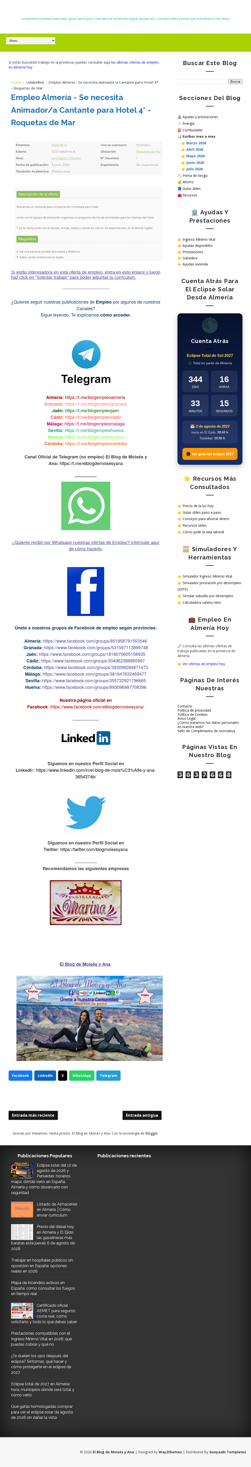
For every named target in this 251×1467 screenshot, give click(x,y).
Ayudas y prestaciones (200, 116)
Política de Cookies (192, 714)
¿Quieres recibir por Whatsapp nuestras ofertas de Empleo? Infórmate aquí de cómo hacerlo (85, 545)
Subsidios (190, 258)
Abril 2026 (194, 149)
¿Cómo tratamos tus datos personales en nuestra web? (208, 724)
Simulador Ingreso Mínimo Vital (207, 576)
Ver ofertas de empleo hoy (204, 663)
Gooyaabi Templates (227, 1452)
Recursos (190, 195)
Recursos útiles (195, 525)
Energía (188, 123)
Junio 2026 (195, 162)
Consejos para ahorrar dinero (206, 518)
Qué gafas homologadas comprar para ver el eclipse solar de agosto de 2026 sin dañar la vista (42, 1412)
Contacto (184, 706)
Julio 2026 (194, 169)
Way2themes (170, 1452)
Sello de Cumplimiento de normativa (206, 730)
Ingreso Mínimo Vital (199, 239)
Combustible (192, 130)
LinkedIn (45, 1075)
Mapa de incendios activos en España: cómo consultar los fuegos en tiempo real (43, 1288)
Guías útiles (192, 188)
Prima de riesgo (195, 175)
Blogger (151, 1133)
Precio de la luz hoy (198, 505)
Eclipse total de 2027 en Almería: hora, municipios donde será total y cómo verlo (42, 1389)
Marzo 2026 (196, 143)
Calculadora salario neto (202, 602)
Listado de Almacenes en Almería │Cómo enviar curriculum (57, 1209)
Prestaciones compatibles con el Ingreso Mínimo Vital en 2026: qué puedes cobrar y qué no (41, 1339)
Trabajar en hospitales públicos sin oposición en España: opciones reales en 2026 (42, 1266)
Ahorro (188, 182)
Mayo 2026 (195, 156)
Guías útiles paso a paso (202, 512)
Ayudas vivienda (195, 264)
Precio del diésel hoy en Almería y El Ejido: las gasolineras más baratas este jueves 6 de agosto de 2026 (43, 1237)
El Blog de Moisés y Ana (125, 10)
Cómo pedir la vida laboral (203, 532)
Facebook (20, 1075)
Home (16, 82)
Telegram (108, 1075)
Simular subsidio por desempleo (208, 595)
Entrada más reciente (33, 1115)
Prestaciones (193, 252)
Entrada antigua (142, 1115)
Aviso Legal (186, 718)
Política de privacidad (194, 710)
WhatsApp (82, 1075)
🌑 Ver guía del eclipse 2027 (210, 454)
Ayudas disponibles (198, 245)
